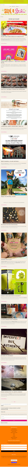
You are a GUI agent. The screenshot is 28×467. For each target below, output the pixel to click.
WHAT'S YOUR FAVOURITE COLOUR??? (11, 295)
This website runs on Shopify (16, 464)
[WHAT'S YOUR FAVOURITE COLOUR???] (14, 282)
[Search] (2, 5)
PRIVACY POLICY (14, 438)
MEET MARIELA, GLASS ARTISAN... (10, 161)
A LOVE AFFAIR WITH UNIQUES (9, 319)
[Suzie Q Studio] (14, 11)
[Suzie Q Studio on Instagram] (15, 453)
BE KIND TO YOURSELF (7, 355)
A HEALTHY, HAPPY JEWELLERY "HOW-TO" (12, 126)
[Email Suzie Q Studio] (16, 453)
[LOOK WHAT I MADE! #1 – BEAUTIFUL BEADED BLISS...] (14, 53)
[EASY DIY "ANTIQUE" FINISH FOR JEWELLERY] (14, 81)
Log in (10, 6)
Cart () (14, 6)
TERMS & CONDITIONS (14, 437)
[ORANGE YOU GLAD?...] (14, 245)
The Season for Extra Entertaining (9, 224)
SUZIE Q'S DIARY (14, 19)
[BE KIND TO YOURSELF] (14, 342)
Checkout (17, 6)
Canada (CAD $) (13, 460)
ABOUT (14, 433)
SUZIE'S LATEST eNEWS (14, 432)
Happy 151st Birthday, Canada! (8, 196)
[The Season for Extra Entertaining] (14, 215)
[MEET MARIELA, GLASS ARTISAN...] (14, 147)
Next (14, 401)
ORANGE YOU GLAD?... (7, 259)
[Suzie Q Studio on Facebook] (11, 453)
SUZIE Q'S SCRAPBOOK (14, 430)
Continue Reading (3, 43)
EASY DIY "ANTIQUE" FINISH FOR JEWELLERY (13, 89)
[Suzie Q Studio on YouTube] (12, 453)
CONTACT (14, 436)
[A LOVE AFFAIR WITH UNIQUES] (14, 311)
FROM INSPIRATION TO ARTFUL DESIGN (11, 392)
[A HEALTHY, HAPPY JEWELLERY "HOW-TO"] (14, 112)
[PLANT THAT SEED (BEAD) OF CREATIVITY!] (14, 28)
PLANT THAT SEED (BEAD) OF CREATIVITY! (12, 36)
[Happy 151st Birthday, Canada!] (14, 182)
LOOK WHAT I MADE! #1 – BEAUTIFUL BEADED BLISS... (13, 62)
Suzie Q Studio (11, 464)
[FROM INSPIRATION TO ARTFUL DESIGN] (14, 378)
